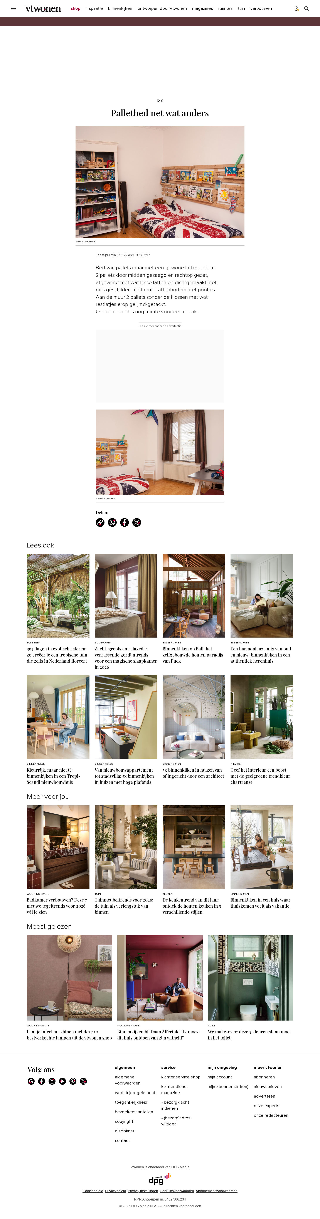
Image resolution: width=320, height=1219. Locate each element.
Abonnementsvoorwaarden (216, 1191)
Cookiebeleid (93, 1191)
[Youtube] (62, 1081)
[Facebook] (41, 1081)
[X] (83, 1081)
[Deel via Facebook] (124, 522)
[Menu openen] (13, 8)
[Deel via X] (136, 522)
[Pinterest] (72, 1081)
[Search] (306, 8)
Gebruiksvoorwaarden (177, 1191)
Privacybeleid (115, 1191)
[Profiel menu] (297, 8)
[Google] (31, 1081)
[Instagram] (52, 1081)
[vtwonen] (43, 8)
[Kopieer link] (100, 522)
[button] (143, 1191)
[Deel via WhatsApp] (112, 522)
